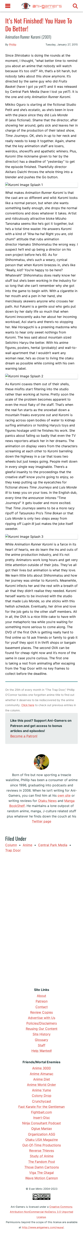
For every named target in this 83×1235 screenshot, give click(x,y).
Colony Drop (41, 1096)
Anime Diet (41, 1079)
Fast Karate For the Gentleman (41, 1107)
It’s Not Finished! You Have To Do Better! (38, 24)
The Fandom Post (41, 1162)
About (41, 996)
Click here (27, 705)
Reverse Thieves (41, 1151)
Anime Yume (41, 1090)
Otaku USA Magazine (41, 1140)
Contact (41, 1007)
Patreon (42, 1001)
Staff (41, 1045)
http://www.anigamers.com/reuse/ (43, 1227)
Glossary (41, 1040)
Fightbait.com (41, 1112)
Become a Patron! (23, 736)
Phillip (12, 44)
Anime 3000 (41, 1068)
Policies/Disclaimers (41, 1023)
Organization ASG (41, 1134)
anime (27, 845)
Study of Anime (41, 1156)
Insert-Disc (41, 1118)
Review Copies (41, 1012)
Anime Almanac (41, 1074)
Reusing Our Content (41, 1029)
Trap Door (13, 850)
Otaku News (47, 801)
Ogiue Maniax (41, 1128)
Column (11, 845)
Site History (42, 1034)
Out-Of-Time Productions (41, 1145)
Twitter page (41, 821)
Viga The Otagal (41, 1173)
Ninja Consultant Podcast (41, 1123)
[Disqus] (41, 918)
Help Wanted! (41, 1051)
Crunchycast (41, 1101)
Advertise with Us (41, 1018)
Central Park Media (52, 845)
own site (64, 795)
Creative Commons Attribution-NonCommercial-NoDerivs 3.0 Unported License (41, 1212)
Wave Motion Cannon (41, 1178)
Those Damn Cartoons (41, 1167)
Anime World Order (41, 1085)
